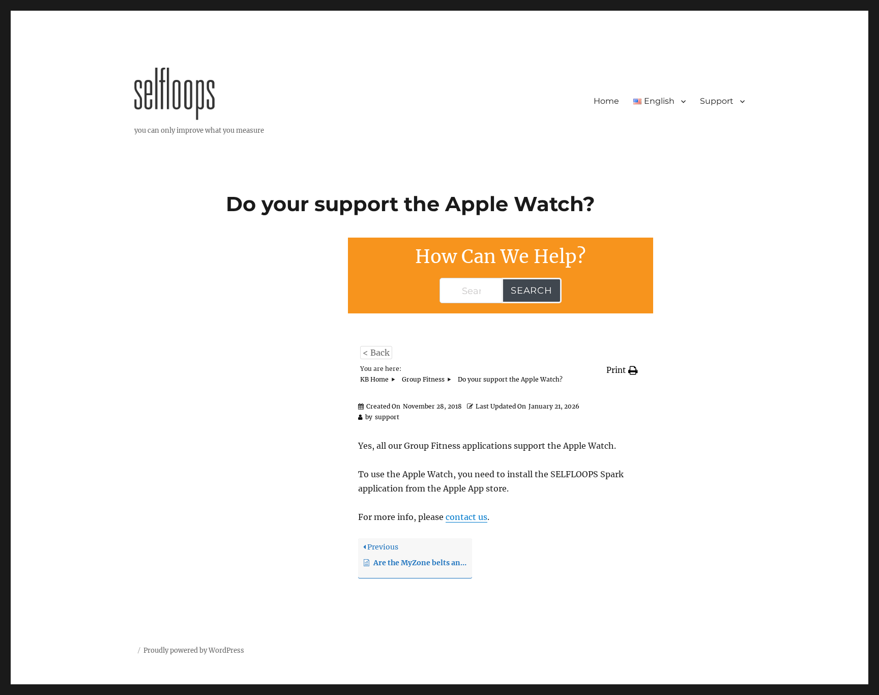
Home (606, 101)
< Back (376, 352)
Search (531, 290)
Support (717, 101)
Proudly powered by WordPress (193, 650)
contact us (466, 517)
